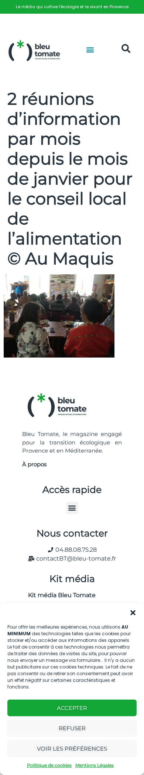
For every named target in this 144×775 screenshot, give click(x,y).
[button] (133, 612)
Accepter (72, 707)
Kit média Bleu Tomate (59, 595)
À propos (34, 464)
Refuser (72, 728)
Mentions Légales (94, 765)
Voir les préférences (72, 748)
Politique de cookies (49, 765)
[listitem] (72, 7)
